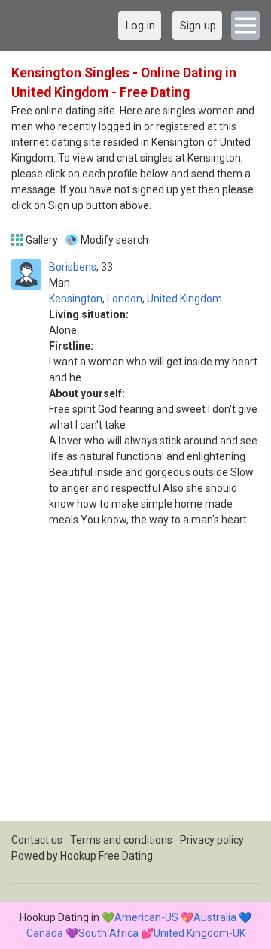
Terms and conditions (121, 840)
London (124, 299)
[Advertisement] (135, 685)
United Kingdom (184, 299)
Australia (214, 917)
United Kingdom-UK (199, 933)
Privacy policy (212, 840)
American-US (146, 917)
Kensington (75, 299)
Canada (44, 933)
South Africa (108, 933)
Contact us (36, 840)
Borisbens (72, 267)
